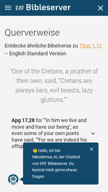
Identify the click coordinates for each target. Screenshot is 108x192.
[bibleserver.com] (43, 8)
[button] (8, 8)
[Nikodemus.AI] (13, 179)
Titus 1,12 (90, 46)
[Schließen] (100, 8)
